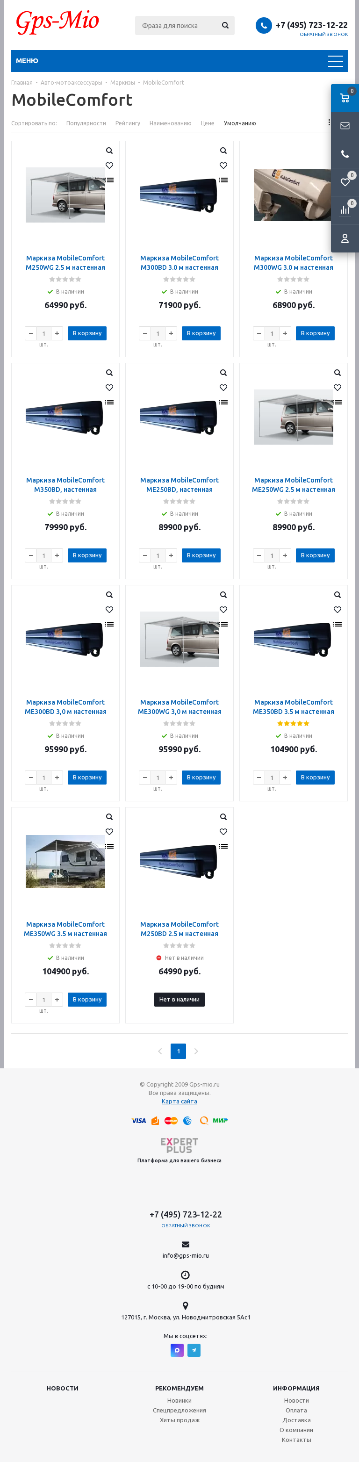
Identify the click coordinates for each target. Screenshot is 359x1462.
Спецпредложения (179, 1410)
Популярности (86, 123)
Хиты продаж (180, 1420)
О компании (296, 1429)
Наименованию (171, 123)
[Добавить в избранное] (109, 165)
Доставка (296, 1420)
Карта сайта (179, 1101)
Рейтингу (127, 123)
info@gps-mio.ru (186, 1255)
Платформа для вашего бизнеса (179, 1160)
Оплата (296, 1410)
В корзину (87, 333)
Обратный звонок (324, 34)
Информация (296, 1388)
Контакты (296, 1439)
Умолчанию (240, 123)
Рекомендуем (179, 1388)
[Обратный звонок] (345, 154)
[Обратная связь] (345, 126)
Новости (63, 1388)
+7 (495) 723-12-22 (312, 24)
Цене (208, 123)
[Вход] (345, 238)
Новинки (179, 1400)
